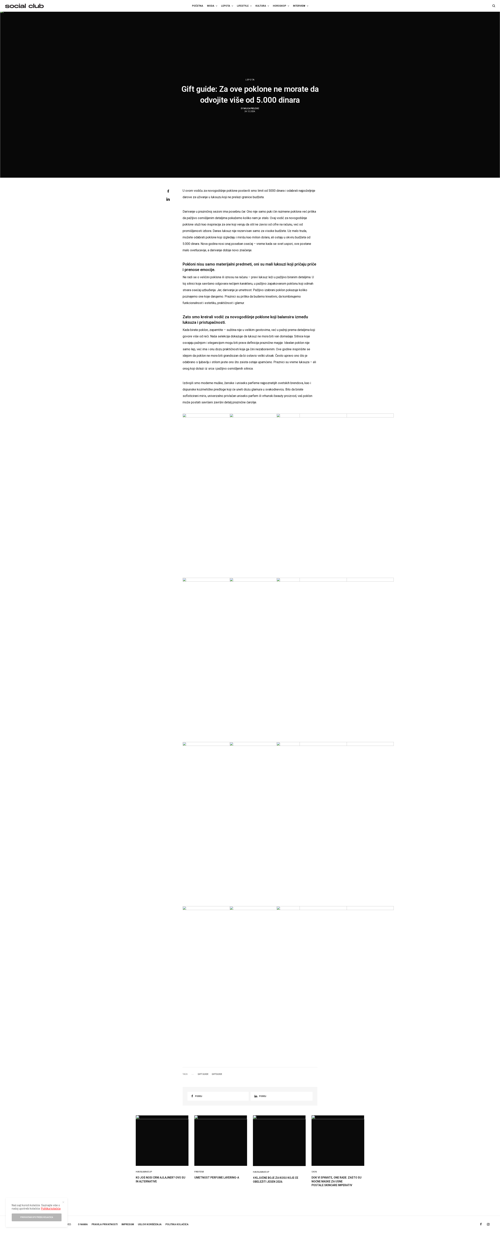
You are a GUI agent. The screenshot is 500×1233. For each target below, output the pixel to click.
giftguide (217, 1074)
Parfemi (199, 1172)
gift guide (203, 1074)
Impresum (127, 1224)
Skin (314, 1172)
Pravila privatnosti (105, 1224)
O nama (83, 1224)
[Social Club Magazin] (24, 6)
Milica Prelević (251, 108)
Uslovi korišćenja (150, 1224)
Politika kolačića (176, 1224)
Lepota (250, 80)
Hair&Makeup (144, 1172)
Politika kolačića (51, 1208)
